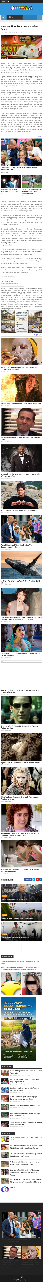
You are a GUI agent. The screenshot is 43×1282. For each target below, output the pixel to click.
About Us (12, 1187)
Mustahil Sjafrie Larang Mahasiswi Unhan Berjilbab (15, 937)
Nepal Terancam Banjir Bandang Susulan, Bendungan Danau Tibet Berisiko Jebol (25, 1114)
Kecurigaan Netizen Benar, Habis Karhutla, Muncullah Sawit (17, 918)
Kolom (20, 33)
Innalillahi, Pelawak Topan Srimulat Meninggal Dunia (25, 1105)
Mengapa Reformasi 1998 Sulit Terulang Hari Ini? (15, 899)
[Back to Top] (22, 1277)
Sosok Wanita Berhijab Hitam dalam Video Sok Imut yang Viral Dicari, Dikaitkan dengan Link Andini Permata (25, 1172)
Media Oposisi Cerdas (26, 1280)
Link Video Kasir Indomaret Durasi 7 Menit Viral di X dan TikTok (20, 962)
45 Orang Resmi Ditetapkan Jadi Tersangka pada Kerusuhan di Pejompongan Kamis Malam (24, 1097)
